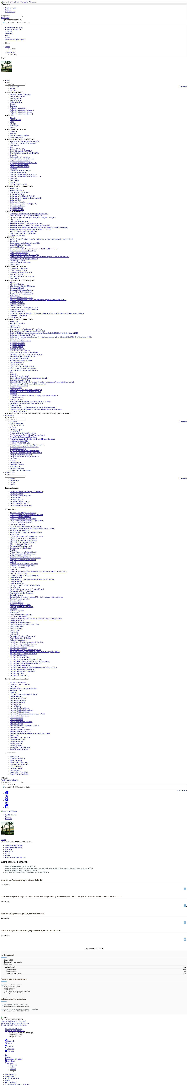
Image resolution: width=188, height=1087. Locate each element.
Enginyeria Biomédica (17, 339)
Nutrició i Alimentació (17, 274)
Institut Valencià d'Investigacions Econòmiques (26, 526)
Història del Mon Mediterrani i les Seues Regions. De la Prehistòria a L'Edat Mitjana (38, 227)
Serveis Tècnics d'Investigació (20, 737)
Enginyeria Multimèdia (17, 206)
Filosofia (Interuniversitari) (19, 386)
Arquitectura (14, 188)
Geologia (13, 124)
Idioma (7, 47)
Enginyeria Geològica (17, 343)
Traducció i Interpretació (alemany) (22, 110)
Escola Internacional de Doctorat (21, 505)
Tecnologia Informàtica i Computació (22, 636)
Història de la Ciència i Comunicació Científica (26, 223)
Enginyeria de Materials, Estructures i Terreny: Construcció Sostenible (34, 396)
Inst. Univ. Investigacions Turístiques (22, 671)
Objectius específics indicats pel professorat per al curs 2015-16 (27, 872)
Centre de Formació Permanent (20, 517)
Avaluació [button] (8, 849)
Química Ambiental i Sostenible (20, 262)
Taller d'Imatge (15, 770)
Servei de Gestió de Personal (19, 712)
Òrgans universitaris (16, 423)
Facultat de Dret (15, 497)
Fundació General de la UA (19, 774)
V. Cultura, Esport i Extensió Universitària (24, 447)
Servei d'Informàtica (16, 720)
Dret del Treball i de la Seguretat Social (23, 552)
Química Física (15, 630)
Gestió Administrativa (17, 306)
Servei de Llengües (16, 724)
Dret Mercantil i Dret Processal (20, 556)
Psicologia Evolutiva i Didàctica (21, 622)
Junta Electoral (15, 466)
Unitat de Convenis (16, 741)
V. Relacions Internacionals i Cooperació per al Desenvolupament (32, 439)
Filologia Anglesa (16, 581)
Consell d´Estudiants (17, 468)
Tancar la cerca (182, 790)
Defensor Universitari (17, 464)
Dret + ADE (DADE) (17, 149)
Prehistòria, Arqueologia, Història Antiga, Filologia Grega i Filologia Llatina (36, 618)
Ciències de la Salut (16, 364)
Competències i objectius (13, 27)
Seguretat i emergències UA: (15, 1031)
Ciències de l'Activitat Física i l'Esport (23, 143)
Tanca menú (6, 4)
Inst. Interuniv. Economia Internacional (23, 644)
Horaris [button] (7, 855)
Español (3, 780)
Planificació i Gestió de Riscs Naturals (23, 233)
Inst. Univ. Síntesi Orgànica (19, 675)
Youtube (10, 1046)
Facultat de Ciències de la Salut (20, 496)
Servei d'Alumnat (16, 696)
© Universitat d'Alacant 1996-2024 (17, 1084)
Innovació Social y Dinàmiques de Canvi (24, 307)
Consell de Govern (16, 462)
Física (12, 122)
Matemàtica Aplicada (17, 611)
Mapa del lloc (10, 1061)
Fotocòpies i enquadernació (19, 764)
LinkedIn (10, 1051)
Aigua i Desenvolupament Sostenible (22, 356)
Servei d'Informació (16, 718)
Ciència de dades (15, 327)
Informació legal (10, 1082)
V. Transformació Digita (18, 449)
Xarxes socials (10, 52)
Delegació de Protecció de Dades (21, 455)
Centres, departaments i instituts (20, 470)
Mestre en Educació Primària (19, 167)
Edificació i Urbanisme (17, 568)
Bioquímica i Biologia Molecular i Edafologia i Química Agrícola (32, 528)
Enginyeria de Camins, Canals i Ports (22, 335)
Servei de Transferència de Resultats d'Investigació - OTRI (30, 733)
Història (12, 104)
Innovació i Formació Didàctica (20, 605)
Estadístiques (10, 1059)
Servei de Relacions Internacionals (21, 729)
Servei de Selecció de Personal (20, 731)
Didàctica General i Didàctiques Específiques (25, 558)
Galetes (7, 1080)
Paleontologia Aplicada (17, 261)
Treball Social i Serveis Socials (20, 638)
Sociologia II (14, 634)
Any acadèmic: (90, 948)
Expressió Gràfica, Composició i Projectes (24, 575)
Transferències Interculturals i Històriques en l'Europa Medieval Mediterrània (36, 409)
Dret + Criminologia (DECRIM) (21, 151)
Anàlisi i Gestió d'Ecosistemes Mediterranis (41, 239)
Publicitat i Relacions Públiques (20, 171)
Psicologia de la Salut (17, 620)
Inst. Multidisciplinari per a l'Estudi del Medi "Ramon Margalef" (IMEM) (35, 652)
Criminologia (14, 145)
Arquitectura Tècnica (17, 190)
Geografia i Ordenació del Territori (21, 159)
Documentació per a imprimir (15, 39)
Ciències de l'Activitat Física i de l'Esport (24, 352)
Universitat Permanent (17, 524)
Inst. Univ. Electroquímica (19, 656)
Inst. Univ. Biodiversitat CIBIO (20, 665)
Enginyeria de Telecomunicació (20, 341)
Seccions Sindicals (16, 768)
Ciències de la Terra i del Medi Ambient (23, 540)
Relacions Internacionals (18, 172)
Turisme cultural (15, 317)
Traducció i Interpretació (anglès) (21, 112)
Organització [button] (9, 472)
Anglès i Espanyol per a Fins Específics (23, 231)
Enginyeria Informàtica (17, 202)
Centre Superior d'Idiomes (19, 762)
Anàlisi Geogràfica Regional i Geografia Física (26, 532)
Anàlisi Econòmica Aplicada (19, 530)
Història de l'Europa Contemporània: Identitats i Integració (30, 225)
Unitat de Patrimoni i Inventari (20, 747)
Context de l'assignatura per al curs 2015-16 (20, 866)
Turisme (12, 182)
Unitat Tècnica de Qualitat (19, 749)
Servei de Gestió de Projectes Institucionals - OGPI (27, 714)
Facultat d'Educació (16, 499)
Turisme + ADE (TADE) (18, 184)
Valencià (4, 778)
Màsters (12, 88)
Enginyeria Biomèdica (17, 194)
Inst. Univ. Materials (17, 673)
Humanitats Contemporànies (19, 599)
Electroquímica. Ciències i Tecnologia (23, 251)
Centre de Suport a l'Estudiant (20, 684)
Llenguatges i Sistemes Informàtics (21, 607)
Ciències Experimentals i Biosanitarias (23, 368)
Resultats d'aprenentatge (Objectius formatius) (21, 870)
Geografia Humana (16, 595)
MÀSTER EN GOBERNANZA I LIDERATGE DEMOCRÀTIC (21, 1009)
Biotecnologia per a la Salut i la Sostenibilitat (25, 243)
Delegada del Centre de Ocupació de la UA (24, 457)
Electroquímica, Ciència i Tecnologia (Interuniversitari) (28, 378)
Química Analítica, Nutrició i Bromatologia (24, 624)
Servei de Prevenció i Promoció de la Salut (24, 726)
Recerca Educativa (16, 399)
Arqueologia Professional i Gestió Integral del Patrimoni (29, 214)
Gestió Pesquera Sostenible (19, 253)
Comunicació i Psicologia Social (21, 546)
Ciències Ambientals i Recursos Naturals (23, 538)
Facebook (10, 1041)
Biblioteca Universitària (18, 683)
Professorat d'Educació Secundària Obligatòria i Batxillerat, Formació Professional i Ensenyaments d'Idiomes (47, 313)
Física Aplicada (15, 587)
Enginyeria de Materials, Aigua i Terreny (51, 337)
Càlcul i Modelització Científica (20, 245)
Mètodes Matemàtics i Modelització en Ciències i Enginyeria (30, 401)
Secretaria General (16, 429)
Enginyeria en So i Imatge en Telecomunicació (26, 198)
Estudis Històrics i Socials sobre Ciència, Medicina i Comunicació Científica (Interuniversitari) (42, 382)
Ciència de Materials (17, 247)
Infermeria (13, 131)
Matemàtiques (14, 126)
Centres (12, 478)
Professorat (9, 33)
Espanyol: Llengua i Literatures (20, 94)
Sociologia (13, 178)
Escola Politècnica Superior (19, 503)
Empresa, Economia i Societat (20, 380)
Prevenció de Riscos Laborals (20, 351)
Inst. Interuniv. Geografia (18, 648)
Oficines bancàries (16, 766)
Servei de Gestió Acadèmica (19, 708)
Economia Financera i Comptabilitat (22, 566)
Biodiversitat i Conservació (19, 358)
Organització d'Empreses (18, 616)
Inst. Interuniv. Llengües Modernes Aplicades (25, 650)
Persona (19, 22)
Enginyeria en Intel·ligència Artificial (22, 196)
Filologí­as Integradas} (17, 583)
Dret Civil (13, 550)
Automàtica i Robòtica (17, 323)
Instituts (12, 482)
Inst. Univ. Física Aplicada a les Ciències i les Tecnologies (29, 661)
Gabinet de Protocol (16, 690)
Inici (6, 1055)
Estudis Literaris (15, 219)
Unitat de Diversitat (16, 743)
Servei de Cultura (16, 704)
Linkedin (13, 1069)
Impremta (13, 692)
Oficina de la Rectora (17, 425)
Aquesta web (10, 787)
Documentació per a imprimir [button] (15, 857)
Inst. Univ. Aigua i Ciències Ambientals (23, 654)
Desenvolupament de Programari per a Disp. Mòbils (27, 331)
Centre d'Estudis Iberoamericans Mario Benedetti (26, 515)
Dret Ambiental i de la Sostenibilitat (22, 294)
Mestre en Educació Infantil (19, 165)
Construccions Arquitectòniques (20, 548)
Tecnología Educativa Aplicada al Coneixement (26, 354)
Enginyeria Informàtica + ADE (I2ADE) (23, 163)
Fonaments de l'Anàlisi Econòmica (21, 593)
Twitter (9, 1043)
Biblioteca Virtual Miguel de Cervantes (23, 513)
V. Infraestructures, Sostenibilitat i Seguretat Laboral (27, 435)
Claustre (12, 460)
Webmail (8, 817)
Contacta (8, 1057)
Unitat (27, 22)
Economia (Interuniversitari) (19, 376)
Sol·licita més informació (13, 1029)
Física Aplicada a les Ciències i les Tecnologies (26, 390)
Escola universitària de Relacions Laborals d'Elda (26, 521)
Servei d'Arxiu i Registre (18, 698)
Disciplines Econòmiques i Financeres (23, 560)
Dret (11, 147)
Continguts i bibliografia (13, 29)
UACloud (8, 819)
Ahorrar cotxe (14, 756)
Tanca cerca (5, 18)
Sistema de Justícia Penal (18, 315)
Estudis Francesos (16, 98)
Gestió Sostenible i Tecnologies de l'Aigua (24, 255)
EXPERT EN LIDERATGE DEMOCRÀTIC (16, 1004)
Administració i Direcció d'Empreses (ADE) (25, 141)
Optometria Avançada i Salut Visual (22, 276)
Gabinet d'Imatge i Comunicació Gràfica (23, 688)
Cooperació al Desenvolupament (21, 292)
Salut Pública (14, 278)
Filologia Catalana (16, 102)
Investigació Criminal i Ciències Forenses (24, 309)
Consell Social (14, 458)
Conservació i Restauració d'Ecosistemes (24, 370)
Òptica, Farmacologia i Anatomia (21, 614)
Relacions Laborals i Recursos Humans (23, 174)
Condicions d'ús (10, 1074)
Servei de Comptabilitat (18, 700)
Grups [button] (7, 853)
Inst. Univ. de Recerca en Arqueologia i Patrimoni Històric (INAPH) (33, 667)
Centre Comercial (16, 760)
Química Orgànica (16, 628)
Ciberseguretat (14, 325)
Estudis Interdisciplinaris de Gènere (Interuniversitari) (28, 384)
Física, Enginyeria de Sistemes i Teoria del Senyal (27, 589)
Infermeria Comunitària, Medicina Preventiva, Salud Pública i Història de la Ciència (38, 571)
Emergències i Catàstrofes (18, 268)
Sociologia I (14, 632)
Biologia (12, 118)
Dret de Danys (15, 296)
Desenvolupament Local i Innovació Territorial (26, 216)
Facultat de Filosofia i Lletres (19, 501)
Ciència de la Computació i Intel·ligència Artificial (27, 536)
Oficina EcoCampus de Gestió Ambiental (24, 694)
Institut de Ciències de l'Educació (21, 522)
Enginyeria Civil (15, 200)
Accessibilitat (9, 1076)
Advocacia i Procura (17, 284)
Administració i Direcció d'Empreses (22, 286)
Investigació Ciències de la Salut (21, 272)
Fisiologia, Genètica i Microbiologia (22, 591)
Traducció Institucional (17, 235)
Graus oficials (14, 86)
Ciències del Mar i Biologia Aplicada (22, 366)
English (15, 780)
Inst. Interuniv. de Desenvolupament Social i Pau (26, 642)
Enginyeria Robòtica (17, 210)
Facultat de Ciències (16, 494)
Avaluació (8, 31)
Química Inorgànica (16, 626)
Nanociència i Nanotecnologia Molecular (24, 259)
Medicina (13, 133)
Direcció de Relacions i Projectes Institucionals (26, 453)
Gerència (13, 427)
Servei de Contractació (17, 702)
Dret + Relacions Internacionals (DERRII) (24, 153)
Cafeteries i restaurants (17, 758)
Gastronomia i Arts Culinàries (20, 157)
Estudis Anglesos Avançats (19, 221)
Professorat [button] (9, 851)
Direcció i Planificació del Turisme (21, 298)
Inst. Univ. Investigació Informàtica (22, 669)
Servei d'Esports (15, 706)
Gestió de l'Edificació (44, 333)
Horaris (7, 37)
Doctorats (13, 90)
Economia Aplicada (16, 302)
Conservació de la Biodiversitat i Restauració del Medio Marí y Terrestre (34, 249)
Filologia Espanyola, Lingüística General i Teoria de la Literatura (32, 579)
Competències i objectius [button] (13, 845)
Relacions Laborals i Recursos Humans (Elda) (25, 176)
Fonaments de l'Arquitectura (19, 192)
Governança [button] (9, 415)
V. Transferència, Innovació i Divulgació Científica (27, 445)
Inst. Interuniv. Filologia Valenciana (22, 646)
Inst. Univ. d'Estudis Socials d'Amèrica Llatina (25, 659)
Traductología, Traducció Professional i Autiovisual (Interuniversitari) (33, 407)
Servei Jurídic (14, 735)
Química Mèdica (15, 264)
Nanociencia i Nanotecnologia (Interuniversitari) (26, 403)
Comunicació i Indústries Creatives (22, 290)
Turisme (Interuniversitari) (18, 411)
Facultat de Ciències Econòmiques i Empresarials (26, 492)
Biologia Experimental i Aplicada (21, 360)
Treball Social (14, 180)
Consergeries (14, 686)
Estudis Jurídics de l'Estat (18, 573)
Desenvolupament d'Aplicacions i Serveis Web (26, 329)
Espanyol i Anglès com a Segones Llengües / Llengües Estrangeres (33, 217)
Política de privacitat (12, 1078)
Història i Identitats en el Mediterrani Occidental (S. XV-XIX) (31, 229)
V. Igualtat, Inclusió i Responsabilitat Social (24, 451)
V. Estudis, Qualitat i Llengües (20, 443)
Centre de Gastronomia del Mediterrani (23, 519)
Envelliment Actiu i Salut (18, 270)
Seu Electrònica (10, 815)
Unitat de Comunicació (17, 739)
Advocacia (13, 282)
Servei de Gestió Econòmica (19, 716)
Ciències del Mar (15, 120)
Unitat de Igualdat (16, 745)
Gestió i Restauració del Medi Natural (39, 257)
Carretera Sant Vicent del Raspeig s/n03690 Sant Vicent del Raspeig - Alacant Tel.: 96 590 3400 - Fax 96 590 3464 (15, 1023)
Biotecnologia (14, 534)
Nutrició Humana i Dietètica (19, 135)
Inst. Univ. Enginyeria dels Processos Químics (25, 663)
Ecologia (13, 562)
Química (12, 127)
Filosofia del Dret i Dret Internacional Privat (25, 585)
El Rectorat (13, 421)
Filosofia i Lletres (16, 388)
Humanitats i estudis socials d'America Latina (25, 392)
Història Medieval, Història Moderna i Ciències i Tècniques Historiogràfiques (36, 597)
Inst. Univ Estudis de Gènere (19, 658)
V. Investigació (15, 431)
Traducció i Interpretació (18, 108)
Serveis (12, 484)
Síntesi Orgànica (15, 405)
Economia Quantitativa (17, 304)
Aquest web (9, 22)
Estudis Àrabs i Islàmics (18, 96)
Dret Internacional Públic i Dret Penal (22, 554)
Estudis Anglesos (15, 100)
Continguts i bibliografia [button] (13, 847)
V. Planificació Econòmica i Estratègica (23, 437)
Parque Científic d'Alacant (19, 772)
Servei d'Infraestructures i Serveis (21, 722)
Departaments (14, 480)
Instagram (10, 1049)
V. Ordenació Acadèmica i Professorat (23, 433)
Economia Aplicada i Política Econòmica (24, 564)
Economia (13, 155)
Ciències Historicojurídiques (19, 544)
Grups (7, 35)
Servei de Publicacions (17, 728)
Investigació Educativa (17, 311)
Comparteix (9, 1063)
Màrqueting (14, 169)
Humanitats (13, 106)
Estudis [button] (7, 80)
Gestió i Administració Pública (20, 161)
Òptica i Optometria (16, 137)
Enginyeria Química (16, 208)
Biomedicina (14, 241)
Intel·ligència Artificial (17, 349)
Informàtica (13, 394)
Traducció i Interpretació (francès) (21, 114)
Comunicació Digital (17, 288)
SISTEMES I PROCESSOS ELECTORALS (16, 77)
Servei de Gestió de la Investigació (21, 710)
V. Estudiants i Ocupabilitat (19, 441)
